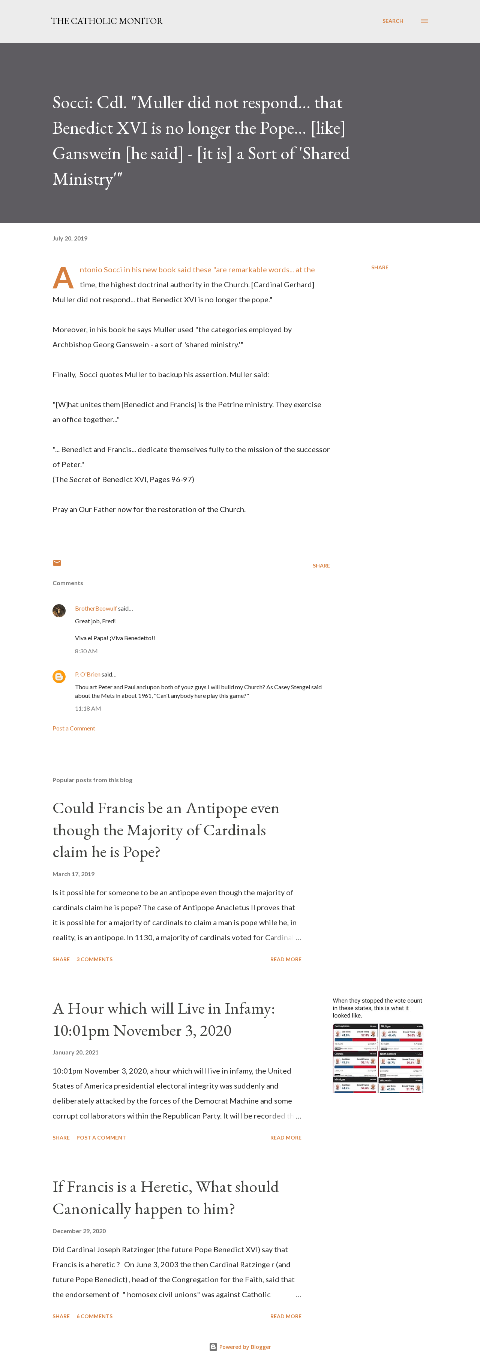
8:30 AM (86, 650)
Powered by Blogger (244, 1346)
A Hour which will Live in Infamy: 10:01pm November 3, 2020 (163, 1019)
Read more (286, 959)
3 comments (94, 959)
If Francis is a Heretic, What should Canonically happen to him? (165, 1197)
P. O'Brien (87, 674)
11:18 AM (88, 708)
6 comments (94, 1316)
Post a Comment (73, 728)
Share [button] (379, 267)
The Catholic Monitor (107, 21)
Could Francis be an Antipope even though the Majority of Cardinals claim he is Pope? (166, 829)
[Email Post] (57, 565)
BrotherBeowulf (96, 608)
